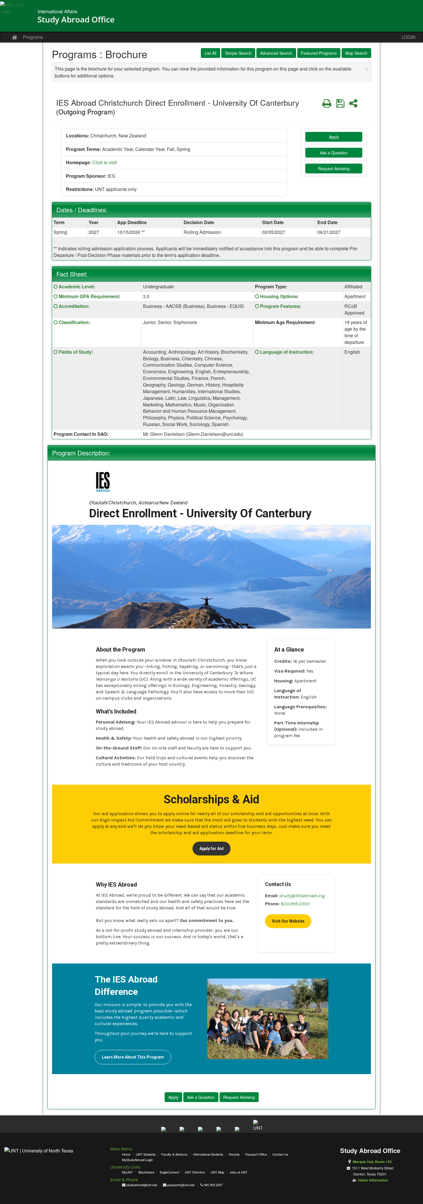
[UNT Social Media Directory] (257, 1124)
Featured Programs (319, 53)
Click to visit (104, 162)
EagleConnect (169, 1172)
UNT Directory (195, 1172)
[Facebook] (165, 1131)
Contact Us (280, 1154)
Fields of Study (75, 352)
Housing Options (278, 296)
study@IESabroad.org (302, 895)
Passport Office (256, 1154)
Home (126, 1154)
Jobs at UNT (238, 1172)
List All (210, 53)
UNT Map (217, 1172)
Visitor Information (373, 1180)
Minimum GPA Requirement (89, 296)
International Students (208, 1154)
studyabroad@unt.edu (141, 1184)
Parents (234, 1154)
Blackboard (146, 1172)
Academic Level (76, 286)
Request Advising (334, 168)
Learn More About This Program (133, 1057)
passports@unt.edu (181, 1184)
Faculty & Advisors (174, 1154)
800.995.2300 (295, 903)
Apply (334, 137)
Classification (74, 322)
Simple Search (238, 53)
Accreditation (73, 306)
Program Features (280, 306)
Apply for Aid (211, 848)
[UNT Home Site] (16, 17)
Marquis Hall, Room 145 (372, 1161)
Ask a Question (334, 153)
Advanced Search (276, 53)
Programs (33, 37)
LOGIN (409, 37)
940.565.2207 (213, 1184)
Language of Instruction (286, 352)
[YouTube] (202, 1131)
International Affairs (57, 11)
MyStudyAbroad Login (137, 1159)
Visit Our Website (288, 921)
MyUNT (127, 1172)
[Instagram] (220, 1131)
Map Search (356, 53)
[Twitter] (184, 1131)
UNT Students (146, 1154)
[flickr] (239, 1131)
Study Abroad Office (76, 19)
